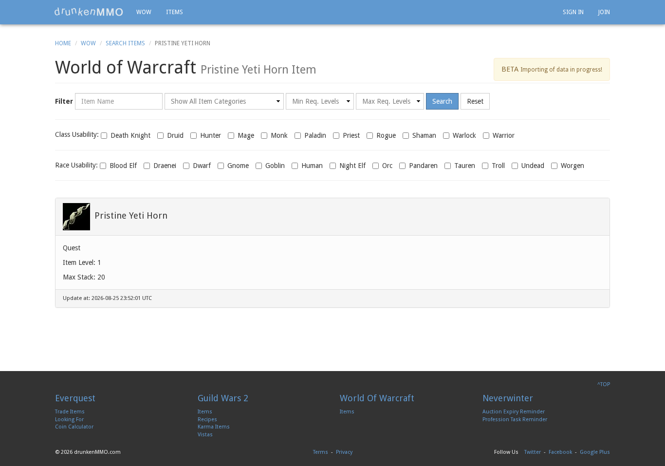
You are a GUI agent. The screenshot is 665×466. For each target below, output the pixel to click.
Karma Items (214, 427)
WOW (143, 12)
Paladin (315, 135)
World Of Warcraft (377, 398)
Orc (387, 165)
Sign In (573, 12)
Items (174, 12)
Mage (246, 135)
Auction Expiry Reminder (513, 412)
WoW (88, 43)
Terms (320, 452)
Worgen (572, 165)
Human (312, 165)
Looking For (69, 419)
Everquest (75, 398)
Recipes (207, 419)
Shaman (424, 135)
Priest (351, 135)
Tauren (464, 165)
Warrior (504, 135)
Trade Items (70, 412)
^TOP (603, 384)
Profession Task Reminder (514, 419)
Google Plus (595, 452)
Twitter (532, 452)
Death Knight (130, 135)
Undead (532, 165)
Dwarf (202, 165)
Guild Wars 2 (223, 398)
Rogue (386, 135)
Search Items (125, 43)
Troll (498, 165)
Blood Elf (123, 165)
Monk (279, 135)
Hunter (210, 135)
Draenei (164, 165)
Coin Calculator (74, 427)
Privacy (344, 452)
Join (604, 12)
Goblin (275, 165)
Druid (175, 135)
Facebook (560, 452)
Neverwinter (507, 398)
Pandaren (423, 165)
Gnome (238, 165)
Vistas (205, 434)
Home (63, 43)
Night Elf (352, 165)
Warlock (464, 135)
